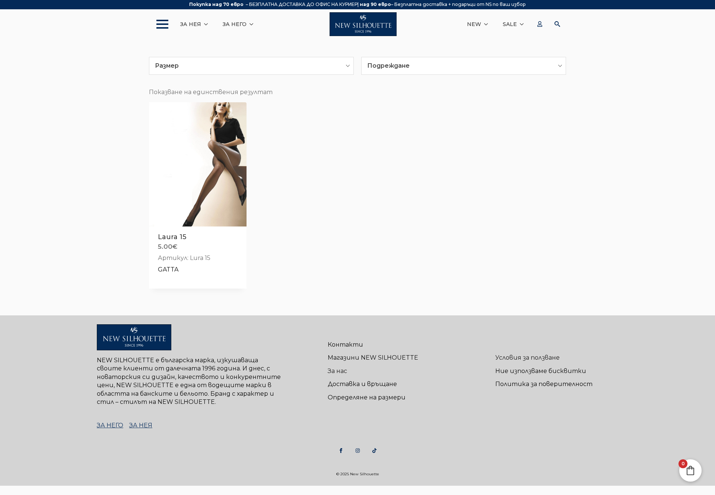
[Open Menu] (158, 24)
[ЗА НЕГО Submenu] (254, 24)
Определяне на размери (367, 397)
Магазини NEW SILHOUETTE (373, 357)
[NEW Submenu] (488, 24)
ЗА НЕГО (235, 24)
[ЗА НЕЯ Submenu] (208, 24)
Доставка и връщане (362, 384)
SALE (510, 24)
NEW (474, 24)
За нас (337, 371)
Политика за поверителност (543, 384)
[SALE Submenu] (524, 24)
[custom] (341, 450)
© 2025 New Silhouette (357, 474)
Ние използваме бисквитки (540, 371)
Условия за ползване (527, 357)
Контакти (345, 344)
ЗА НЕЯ (190, 24)
